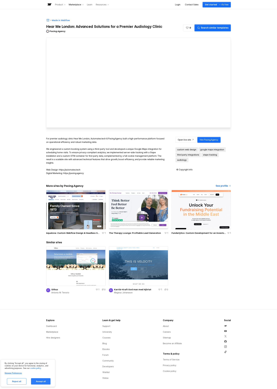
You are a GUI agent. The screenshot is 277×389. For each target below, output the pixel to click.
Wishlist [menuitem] (106, 372)
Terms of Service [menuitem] (171, 359)
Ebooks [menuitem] (106, 349)
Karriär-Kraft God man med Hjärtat (132, 289)
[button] (60, 4)
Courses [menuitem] (106, 338)
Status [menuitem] (105, 378)
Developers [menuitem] (108, 366)
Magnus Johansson (123, 292)
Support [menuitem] (106, 326)
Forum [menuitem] (105, 355)
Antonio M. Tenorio (60, 292)
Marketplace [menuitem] (52, 332)
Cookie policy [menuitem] (169, 371)
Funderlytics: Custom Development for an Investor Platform (199, 233)
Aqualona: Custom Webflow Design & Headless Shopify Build (73, 233)
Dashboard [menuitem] (51, 326)
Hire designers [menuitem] (53, 338)
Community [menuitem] (108, 361)
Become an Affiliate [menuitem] (172, 343)
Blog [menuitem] (104, 343)
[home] (49, 4)
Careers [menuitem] (167, 332)
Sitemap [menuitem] (167, 338)
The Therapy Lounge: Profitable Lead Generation (135, 233)
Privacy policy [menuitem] (169, 365)
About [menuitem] (166, 326)
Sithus (54, 289)
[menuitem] (225, 325)
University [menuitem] (107, 332)
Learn (89, 4)
